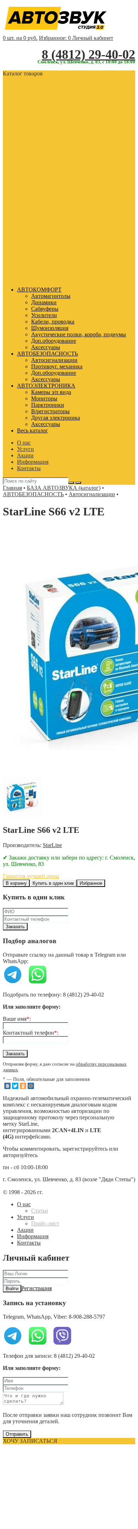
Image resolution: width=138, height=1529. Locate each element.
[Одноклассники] (23, 1086)
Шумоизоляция (49, 328)
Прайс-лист (45, 1223)
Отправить (17, 1434)
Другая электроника (55, 418)
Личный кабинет (92, 38)
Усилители (44, 315)
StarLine (52, 845)
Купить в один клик (53, 883)
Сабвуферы (44, 309)
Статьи (39, 1211)
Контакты (29, 468)
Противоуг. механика (56, 366)
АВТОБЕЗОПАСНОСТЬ (47, 354)
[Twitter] (15, 1086)
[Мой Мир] (31, 1086)
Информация (32, 462)
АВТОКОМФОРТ (39, 290)
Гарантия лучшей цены (31, 876)
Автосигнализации (54, 360)
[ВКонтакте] (7, 1086)
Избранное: (55, 38)
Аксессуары (45, 347)
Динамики (44, 302)
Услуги (25, 449)
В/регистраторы (50, 411)
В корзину (16, 883)
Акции (25, 455)
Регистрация (36, 1288)
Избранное (91, 883)
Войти (12, 1288)
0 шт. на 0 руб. (20, 38)
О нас (24, 443)
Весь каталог (32, 430)
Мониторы (44, 398)
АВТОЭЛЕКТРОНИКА (46, 386)
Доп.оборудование (53, 341)
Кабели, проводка (52, 322)
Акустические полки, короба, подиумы (78, 334)
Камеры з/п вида (51, 392)
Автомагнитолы (50, 296)
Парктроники (47, 405)
